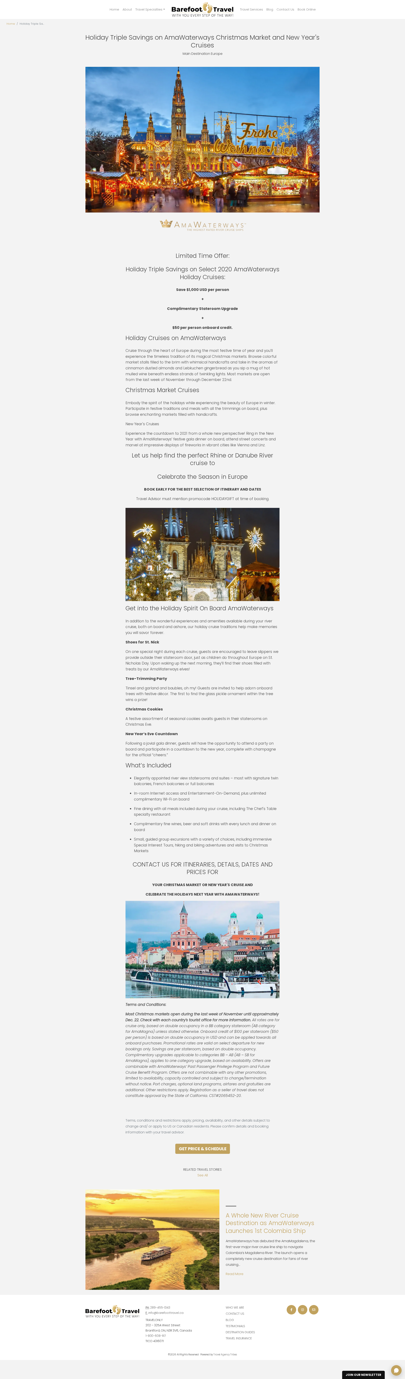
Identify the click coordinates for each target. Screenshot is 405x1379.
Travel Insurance (239, 1338)
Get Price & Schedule (202, 1149)
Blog (269, 9)
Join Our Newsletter (363, 1375)
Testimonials (235, 1326)
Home (114, 9)
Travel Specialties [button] (148, 9)
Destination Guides (240, 1332)
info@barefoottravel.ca (166, 1313)
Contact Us (285, 9)
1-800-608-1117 (156, 1336)
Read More (234, 1273)
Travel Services (251, 9)
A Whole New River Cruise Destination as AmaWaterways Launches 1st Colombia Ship (270, 1223)
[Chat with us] (396, 1370)
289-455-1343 (160, 1307)
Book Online (307, 9)
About (127, 9)
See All (202, 1175)
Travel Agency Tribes (225, 1354)
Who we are (235, 1307)
